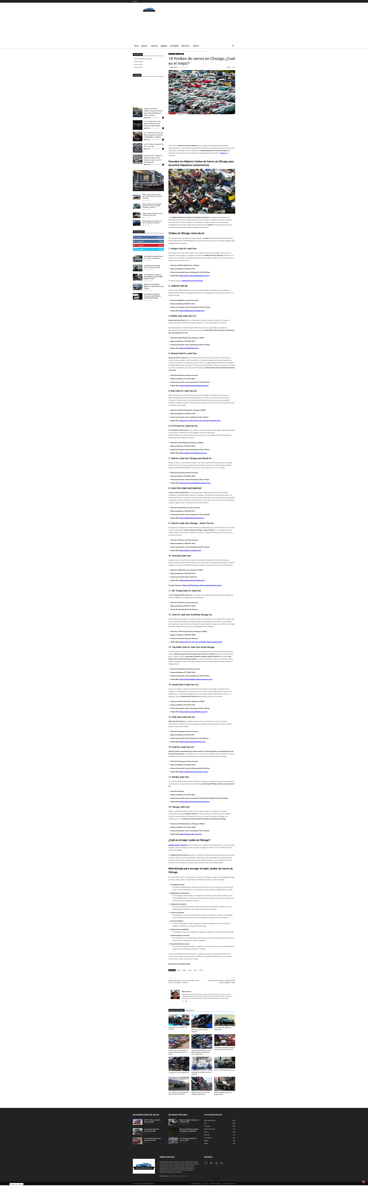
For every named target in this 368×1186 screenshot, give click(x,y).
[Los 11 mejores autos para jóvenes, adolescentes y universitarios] (178, 1084)
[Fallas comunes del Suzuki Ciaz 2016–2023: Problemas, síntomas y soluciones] (148, 181)
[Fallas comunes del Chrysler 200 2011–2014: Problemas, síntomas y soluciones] (136, 196)
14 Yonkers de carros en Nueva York (178, 1072)
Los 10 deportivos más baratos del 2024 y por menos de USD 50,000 (152, 123)
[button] (233, 46)
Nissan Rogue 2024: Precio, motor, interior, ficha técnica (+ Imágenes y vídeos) (183, 981)
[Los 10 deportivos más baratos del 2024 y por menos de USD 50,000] (137, 125)
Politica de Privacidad (215, 1183)
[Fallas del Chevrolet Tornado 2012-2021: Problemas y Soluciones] (136, 223)
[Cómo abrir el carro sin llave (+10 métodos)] (178, 1019)
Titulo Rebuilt (138, 67)
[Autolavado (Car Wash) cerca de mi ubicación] (201, 1064)
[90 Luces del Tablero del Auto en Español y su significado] (173, 1131)
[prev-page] (169, 1098)
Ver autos (185, 46)
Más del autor (190, 1010)
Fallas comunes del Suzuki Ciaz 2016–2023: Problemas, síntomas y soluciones (147, 185)
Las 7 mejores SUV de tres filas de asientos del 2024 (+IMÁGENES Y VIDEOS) (153, 135)
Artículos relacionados (176, 1010)
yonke (189, 970)
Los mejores (174, 46)
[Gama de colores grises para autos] (224, 1063)
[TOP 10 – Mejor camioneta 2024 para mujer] (137, 1122)
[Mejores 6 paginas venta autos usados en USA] (224, 1084)
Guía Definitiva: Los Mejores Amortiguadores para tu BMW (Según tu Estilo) (153, 276)
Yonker (195, 970)
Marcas (144, 46)
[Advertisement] (200, 9)
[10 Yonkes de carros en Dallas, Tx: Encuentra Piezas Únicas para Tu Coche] (178, 1041)
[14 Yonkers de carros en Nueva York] (178, 1064)
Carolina (136, 189)
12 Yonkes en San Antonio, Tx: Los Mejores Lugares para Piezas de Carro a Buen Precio (201, 1052)
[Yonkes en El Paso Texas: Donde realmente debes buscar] (201, 1084)
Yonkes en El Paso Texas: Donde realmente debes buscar (202, 585)
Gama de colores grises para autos (224, 1070)
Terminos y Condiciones (228, 1183)
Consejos (163, 46)
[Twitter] (221, 1163)
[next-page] (173, 1098)
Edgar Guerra (174, 67)
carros (178, 970)
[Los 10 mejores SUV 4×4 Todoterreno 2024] (137, 1131)
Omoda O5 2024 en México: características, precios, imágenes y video (221, 981)
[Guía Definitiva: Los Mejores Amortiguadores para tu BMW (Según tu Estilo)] (137, 277)
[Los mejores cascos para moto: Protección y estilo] (137, 268)
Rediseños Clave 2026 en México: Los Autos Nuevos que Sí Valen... (153, 286)
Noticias (154, 46)
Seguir (161, 241)
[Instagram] (186, 1001)
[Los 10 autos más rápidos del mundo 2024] (224, 1020)
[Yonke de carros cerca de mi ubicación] (201, 1021)
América (178, 54)
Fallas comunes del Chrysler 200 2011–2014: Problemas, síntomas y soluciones (152, 196)
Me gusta (160, 237)
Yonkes (201, 970)
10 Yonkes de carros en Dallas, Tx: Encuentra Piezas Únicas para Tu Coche (178, 1052)
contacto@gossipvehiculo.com (178, 1176)
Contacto (135, 1)
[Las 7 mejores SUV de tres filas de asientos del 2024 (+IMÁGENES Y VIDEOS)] (137, 136)
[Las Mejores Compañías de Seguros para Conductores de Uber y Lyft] (224, 1040)
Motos (195, 46)
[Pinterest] (216, 1163)
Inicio (136, 46)
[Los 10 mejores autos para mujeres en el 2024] (137, 1140)
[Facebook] (183, 1001)
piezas (223, 153)
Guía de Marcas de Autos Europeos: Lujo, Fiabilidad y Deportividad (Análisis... (152, 296)
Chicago (184, 970)
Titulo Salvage (138, 61)
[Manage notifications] (363, 1181)
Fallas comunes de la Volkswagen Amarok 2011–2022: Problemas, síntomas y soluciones (151, 205)
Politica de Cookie (196, 1183)
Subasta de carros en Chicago (192, 281)
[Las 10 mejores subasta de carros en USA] (137, 148)
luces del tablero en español (143, 59)
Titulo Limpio (138, 64)
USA (182, 54)
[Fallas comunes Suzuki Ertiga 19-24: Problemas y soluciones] (136, 215)
